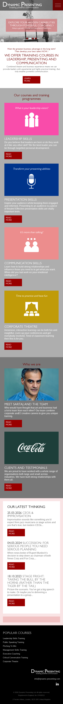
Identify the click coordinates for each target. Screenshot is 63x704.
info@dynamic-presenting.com (47, 679)
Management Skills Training (15, 650)
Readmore (12, 532)
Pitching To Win (9, 646)
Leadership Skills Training (14, 638)
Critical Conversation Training (15, 657)
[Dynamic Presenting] (26, 5)
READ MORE (9, 155)
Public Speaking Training (13, 642)
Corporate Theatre (10, 661)
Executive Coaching (11, 654)
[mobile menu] (58, 5)
